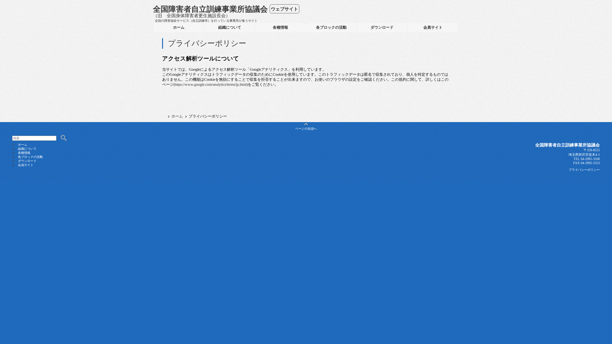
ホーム (179, 27)
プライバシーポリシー (584, 170)
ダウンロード (382, 27)
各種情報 (280, 27)
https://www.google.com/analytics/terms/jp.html (210, 84)
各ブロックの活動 (331, 27)
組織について (229, 27)
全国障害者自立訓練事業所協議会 (210, 8)
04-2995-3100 (590, 159)
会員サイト (433, 27)
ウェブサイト (284, 8)
